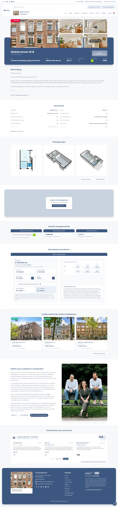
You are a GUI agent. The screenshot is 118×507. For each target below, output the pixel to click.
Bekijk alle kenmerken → (17, 131)
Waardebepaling (109, 7)
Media (70, 13)
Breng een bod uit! (95, 7)
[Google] (14, 2)
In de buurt (76, 13)
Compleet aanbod (100, 353)
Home (65, 13)
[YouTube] (12, 2)
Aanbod (92, 13)
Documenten (84, 13)
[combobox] (50, 7)
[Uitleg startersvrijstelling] (40, 284)
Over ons (98, 13)
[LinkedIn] (10, 2)
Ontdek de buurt (60, 205)
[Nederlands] (114, 13)
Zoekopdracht (68, 495)
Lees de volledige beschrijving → (20, 95)
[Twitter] (7, 2)
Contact (110, 13)
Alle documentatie (85, 179)
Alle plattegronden (100, 179)
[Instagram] (5, 2)
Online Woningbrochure (61, 501)
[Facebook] (3, 2)
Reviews (104, 13)
